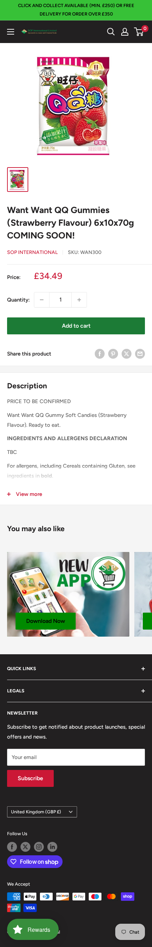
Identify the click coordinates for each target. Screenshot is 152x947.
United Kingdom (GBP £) (36, 811)
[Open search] (111, 32)
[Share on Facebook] (100, 353)
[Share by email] (140, 353)
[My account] (124, 32)
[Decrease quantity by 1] (41, 299)
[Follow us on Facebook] (12, 847)
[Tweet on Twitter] (126, 353)
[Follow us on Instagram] (39, 847)
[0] (139, 32)
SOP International (32, 252)
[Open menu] (10, 32)
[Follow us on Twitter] (25, 847)
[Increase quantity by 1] (79, 299)
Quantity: (18, 300)
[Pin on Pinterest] (113, 353)
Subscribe (30, 778)
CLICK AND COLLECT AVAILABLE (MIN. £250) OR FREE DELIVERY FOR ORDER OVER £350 (76, 10)
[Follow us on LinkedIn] (52, 847)
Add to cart (76, 325)
